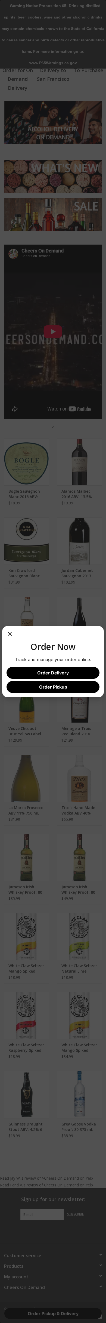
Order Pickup (53, 687)
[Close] (9, 635)
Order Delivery (53, 673)
